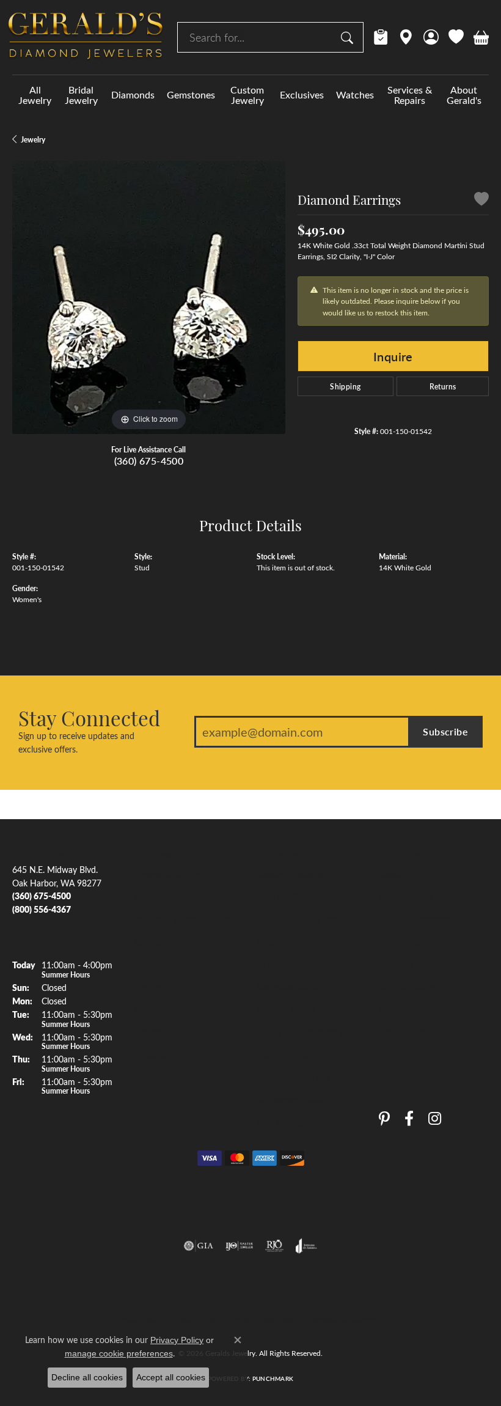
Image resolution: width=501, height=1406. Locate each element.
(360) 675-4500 (149, 460)
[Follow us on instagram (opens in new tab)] (434, 1118)
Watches (355, 94)
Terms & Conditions (264, 1320)
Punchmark (272, 1378)
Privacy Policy (197, 1320)
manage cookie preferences (119, 1353)
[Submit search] (349, 37)
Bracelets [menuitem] (151, 1032)
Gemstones (191, 94)
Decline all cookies (87, 1377)
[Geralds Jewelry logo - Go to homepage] (85, 37)
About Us (396, 874)
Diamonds (133, 94)
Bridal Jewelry (81, 94)
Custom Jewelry (247, 94)
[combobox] (256, 37)
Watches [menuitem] (150, 1054)
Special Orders (406, 1032)
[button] (431, 37)
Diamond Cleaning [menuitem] (291, 1054)
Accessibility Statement (345, 1320)
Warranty (396, 964)
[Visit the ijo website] (239, 1246)
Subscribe (445, 731)
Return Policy (141, 1320)
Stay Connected (89, 717)
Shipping (345, 386)
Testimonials (402, 941)
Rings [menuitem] (144, 964)
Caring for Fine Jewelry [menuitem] (300, 1032)
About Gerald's (464, 94)
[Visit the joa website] (306, 1246)
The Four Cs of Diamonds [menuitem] (305, 897)
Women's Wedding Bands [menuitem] (183, 919)
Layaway (395, 1009)
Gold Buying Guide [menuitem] (292, 1122)
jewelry (33, 139)
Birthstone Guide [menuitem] (288, 964)
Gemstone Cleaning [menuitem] (293, 1076)
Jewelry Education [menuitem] (291, 874)
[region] (148, 297)
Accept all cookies (170, 1377)
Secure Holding (407, 987)
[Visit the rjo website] (274, 1246)
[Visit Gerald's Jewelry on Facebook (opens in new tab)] (409, 1118)
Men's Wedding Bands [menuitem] (176, 897)
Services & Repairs (409, 94)
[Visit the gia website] (198, 1246)
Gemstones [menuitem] (155, 941)
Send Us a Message (415, 919)
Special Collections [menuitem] (169, 1076)
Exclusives (302, 94)
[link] (381, 37)
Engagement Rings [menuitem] (168, 874)
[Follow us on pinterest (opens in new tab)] (384, 1118)
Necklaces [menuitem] (153, 1009)
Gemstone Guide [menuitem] (288, 987)
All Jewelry (34, 94)
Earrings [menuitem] (149, 987)
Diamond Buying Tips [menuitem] (297, 919)
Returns (443, 386)
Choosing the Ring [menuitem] (291, 941)
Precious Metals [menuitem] (286, 1009)
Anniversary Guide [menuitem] (291, 1099)
